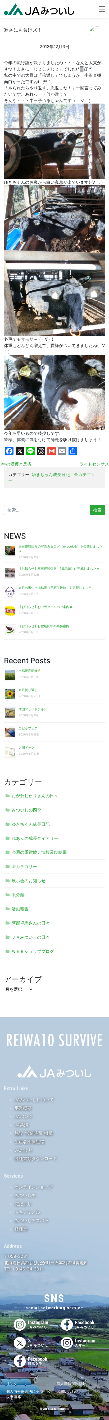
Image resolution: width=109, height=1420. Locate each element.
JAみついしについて (34, 1099)
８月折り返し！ (30, 690)
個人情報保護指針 (71, 1383)
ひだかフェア (28, 728)
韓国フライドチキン (33, 709)
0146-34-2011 (28, 1268)
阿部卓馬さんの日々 (31, 923)
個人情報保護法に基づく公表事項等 (28, 1394)
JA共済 (21, 1124)
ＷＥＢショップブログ (33, 951)
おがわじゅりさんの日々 (35, 795)
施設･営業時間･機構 (34, 1133)
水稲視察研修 (28, 671)
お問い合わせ (68, 1391)
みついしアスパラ (31, 1220)
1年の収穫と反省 (15, 464)
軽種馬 (21, 1229)
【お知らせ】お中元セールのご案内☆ (46, 607)
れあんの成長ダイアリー (35, 838)
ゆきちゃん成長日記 (51, 474)
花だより (23, 1203)
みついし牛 (25, 1195)
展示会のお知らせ (29, 880)
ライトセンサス (94, 464)
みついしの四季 (26, 810)
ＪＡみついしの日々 (31, 937)
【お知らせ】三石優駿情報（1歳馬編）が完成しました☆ (59, 568)
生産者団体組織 (29, 1141)
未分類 (18, 894)
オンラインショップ (34, 1186)
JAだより (24, 1150)
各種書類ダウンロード (36, 1158)
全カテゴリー (24, 866)
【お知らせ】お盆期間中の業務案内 (44, 626)
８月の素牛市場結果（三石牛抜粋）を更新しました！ (57, 588)
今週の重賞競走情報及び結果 (39, 852)
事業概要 (23, 1108)
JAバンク (24, 1116)
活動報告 (20, 908)
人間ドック (26, 747)
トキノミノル (27, 1212)
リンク (11, 1383)
